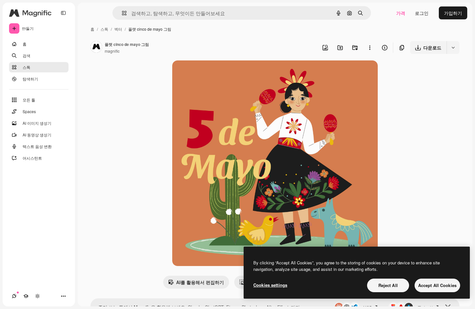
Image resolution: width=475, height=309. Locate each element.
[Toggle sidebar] (63, 13)
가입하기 (453, 13)
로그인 (421, 13)
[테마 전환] (37, 296)
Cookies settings (270, 285)
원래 (209, 72)
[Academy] (26, 296)
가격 (400, 13)
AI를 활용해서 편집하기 (200, 282)
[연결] (14, 296)
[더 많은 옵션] (369, 47)
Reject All (388, 285)
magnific (112, 51)
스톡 (104, 29)
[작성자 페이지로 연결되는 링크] (96, 47)
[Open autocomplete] (122, 13)
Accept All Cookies (437, 285)
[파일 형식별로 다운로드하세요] (453, 47)
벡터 (118, 29)
